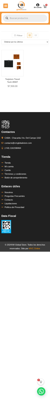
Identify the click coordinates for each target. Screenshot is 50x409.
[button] (5, 6)
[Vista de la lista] (35, 35)
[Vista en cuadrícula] (29, 35)
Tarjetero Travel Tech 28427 (12, 80)
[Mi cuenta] (37, 4)
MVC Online (34, 248)
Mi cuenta (38, 7)
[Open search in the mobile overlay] (25, 18)
